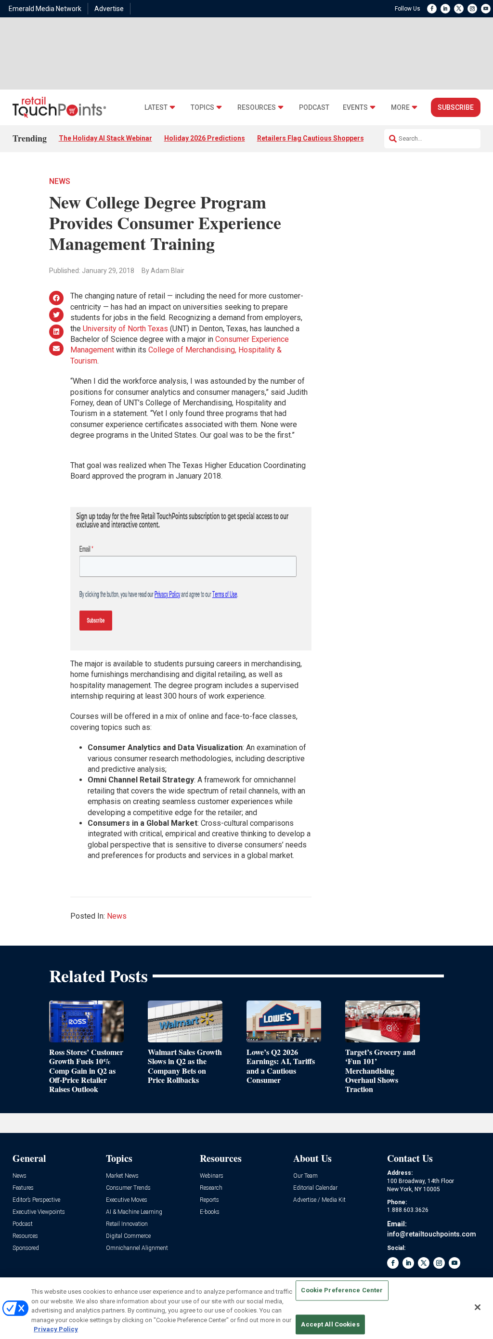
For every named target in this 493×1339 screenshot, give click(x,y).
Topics (202, 107)
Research (211, 1188)
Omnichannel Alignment (137, 1248)
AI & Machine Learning (134, 1212)
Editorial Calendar (315, 1188)
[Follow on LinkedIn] (445, 8)
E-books (210, 1212)
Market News (122, 1176)
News (59, 181)
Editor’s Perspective (36, 1200)
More (400, 107)
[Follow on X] (459, 8)
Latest (156, 107)
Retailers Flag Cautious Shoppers (310, 138)
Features (23, 1188)
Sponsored (26, 1248)
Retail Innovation (127, 1224)
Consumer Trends (128, 1188)
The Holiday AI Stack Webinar (105, 138)
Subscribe (456, 107)
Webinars (211, 1176)
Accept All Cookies (330, 1324)
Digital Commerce (128, 1236)
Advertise (109, 8)
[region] (246, 1308)
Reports (209, 1200)
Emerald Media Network (45, 8)
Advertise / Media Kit (319, 1200)
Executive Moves (126, 1200)
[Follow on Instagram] (472, 8)
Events (355, 107)
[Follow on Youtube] (486, 8)
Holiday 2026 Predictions (204, 138)
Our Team (305, 1176)
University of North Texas (125, 328)
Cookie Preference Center (342, 1290)
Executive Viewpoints (39, 1212)
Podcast (314, 107)
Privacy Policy (56, 1329)
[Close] (477, 1307)
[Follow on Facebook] (432, 8)
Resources (256, 107)
